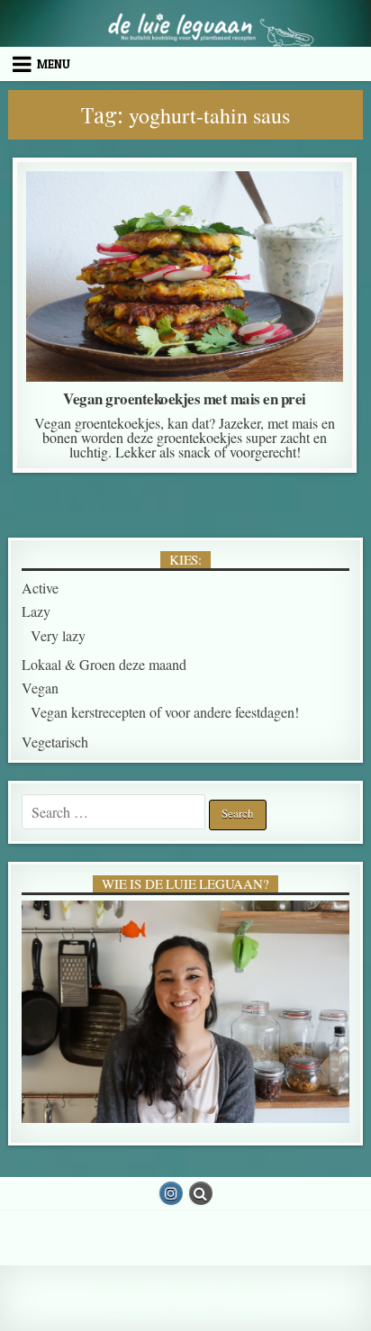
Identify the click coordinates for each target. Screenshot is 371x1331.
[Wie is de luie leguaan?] (185, 1012)
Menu (53, 64)
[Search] (201, 1193)
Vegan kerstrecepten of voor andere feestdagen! (185, 239)
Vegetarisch (55, 741)
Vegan (304, 216)
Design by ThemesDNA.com (185, 1312)
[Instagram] (171, 1193)
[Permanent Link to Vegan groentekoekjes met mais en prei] (184, 277)
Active (40, 587)
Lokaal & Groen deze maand (176, 216)
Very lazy (58, 635)
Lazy (53, 216)
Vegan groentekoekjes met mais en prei (184, 398)
